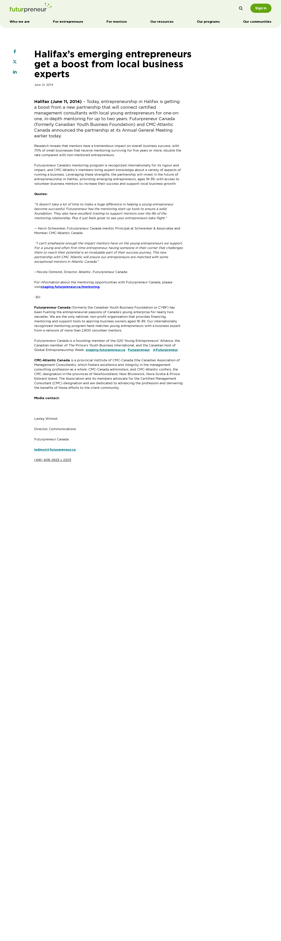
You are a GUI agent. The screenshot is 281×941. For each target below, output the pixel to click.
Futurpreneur (139, 350)
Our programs (208, 22)
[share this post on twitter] (14, 62)
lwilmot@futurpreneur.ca (55, 449)
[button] (241, 8)
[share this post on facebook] (14, 51)
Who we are (20, 22)
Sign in (261, 8)
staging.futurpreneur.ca (105, 350)
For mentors (116, 22)
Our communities (257, 22)
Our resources (162, 22)
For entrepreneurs (68, 22)
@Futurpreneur (165, 350)
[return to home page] (31, 8)
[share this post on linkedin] (14, 72)
